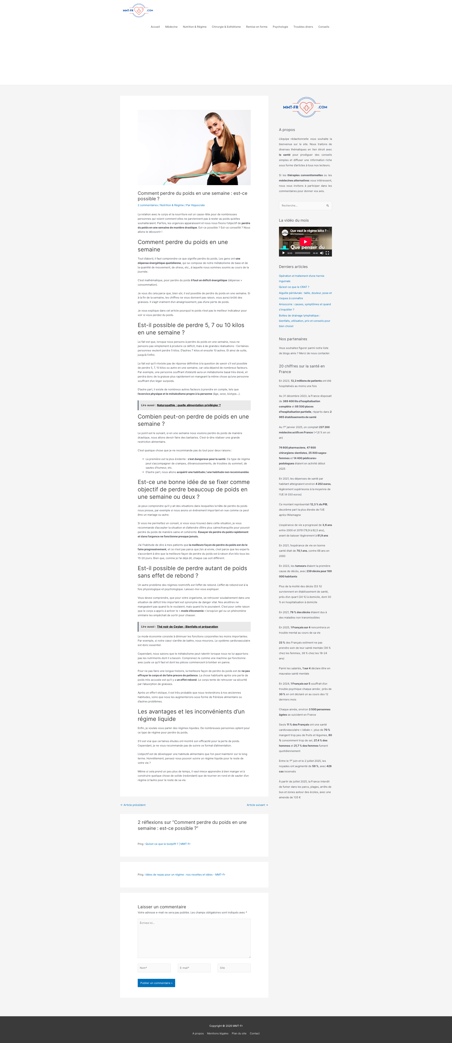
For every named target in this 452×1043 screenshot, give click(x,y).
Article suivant (257, 805)
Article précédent (132, 805)
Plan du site (239, 1033)
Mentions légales (217, 1033)
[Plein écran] (327, 253)
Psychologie (280, 26)
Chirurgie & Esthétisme (226, 26)
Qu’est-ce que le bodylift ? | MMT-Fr (168, 844)
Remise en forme (256, 26)
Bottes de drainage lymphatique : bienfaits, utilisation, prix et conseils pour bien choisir (304, 321)
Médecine (171, 26)
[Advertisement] (226, 58)
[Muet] (321, 253)
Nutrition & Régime (195, 26)
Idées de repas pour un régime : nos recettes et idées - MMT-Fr (185, 874)
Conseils (323, 26)
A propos (198, 1033)
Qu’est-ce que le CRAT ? (294, 287)
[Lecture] (283, 253)
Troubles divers (303, 26)
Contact (255, 1033)
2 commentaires (148, 205)
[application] (305, 242)
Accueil (155, 26)
